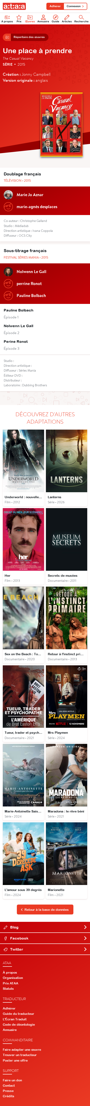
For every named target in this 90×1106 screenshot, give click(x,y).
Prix (19, 21)
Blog (13, 927)
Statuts (8, 988)
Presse (8, 1091)
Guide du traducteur (18, 1014)
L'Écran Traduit (15, 1019)
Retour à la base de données (46, 909)
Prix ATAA (10, 983)
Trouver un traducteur (20, 1055)
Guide (55, 21)
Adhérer (55, 6)
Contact (9, 1085)
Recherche (81, 21)
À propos (7, 21)
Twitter (16, 949)
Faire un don (12, 1080)
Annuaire (43, 21)
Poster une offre (15, 1060)
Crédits (8, 1096)
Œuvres (30, 21)
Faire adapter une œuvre (22, 1049)
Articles (67, 21)
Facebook (18, 938)
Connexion (74, 6)
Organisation (13, 978)
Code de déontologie (19, 1024)
